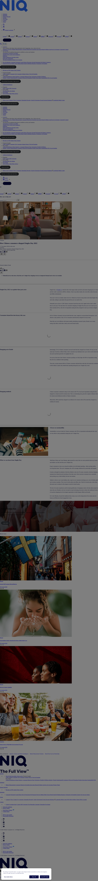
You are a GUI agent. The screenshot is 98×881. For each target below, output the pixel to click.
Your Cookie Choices (8, 876)
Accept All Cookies (44, 876)
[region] (26, 874)
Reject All (34, 876)
